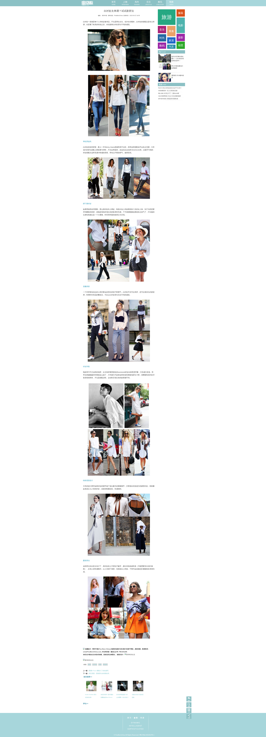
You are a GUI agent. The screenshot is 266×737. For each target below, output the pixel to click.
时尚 (162, 37)
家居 (171, 40)
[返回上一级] (188, 698)
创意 (180, 45)
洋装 (100, 664)
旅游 (166, 17)
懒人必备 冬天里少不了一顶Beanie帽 (168, 93)
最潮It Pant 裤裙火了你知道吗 (98, 670)
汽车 (171, 46)
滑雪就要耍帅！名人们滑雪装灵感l (167, 90)
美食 (171, 31)
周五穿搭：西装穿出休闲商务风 (99, 673)
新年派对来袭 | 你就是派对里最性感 (168, 98)
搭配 (89, 664)
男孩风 (105, 664)
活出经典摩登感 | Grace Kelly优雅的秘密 (169, 96)
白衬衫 (94, 664)
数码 (162, 45)
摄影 (180, 37)
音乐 (162, 29)
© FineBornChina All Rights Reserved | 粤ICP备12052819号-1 (134, 735)
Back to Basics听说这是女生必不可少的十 (170, 88)
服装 (180, 13)
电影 (180, 25)
